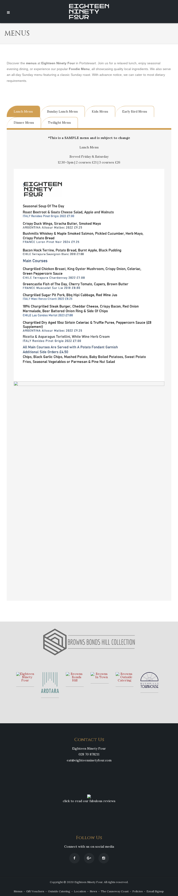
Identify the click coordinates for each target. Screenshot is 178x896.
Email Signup (155, 891)
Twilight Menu (59, 122)
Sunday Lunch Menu (62, 111)
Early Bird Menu (134, 111)
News (93, 891)
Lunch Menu (23, 111)
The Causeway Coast (115, 891)
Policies (137, 891)
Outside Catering (59, 891)
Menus (18, 891)
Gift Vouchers (35, 891)
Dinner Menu (24, 122)
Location (80, 891)
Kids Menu (100, 111)
